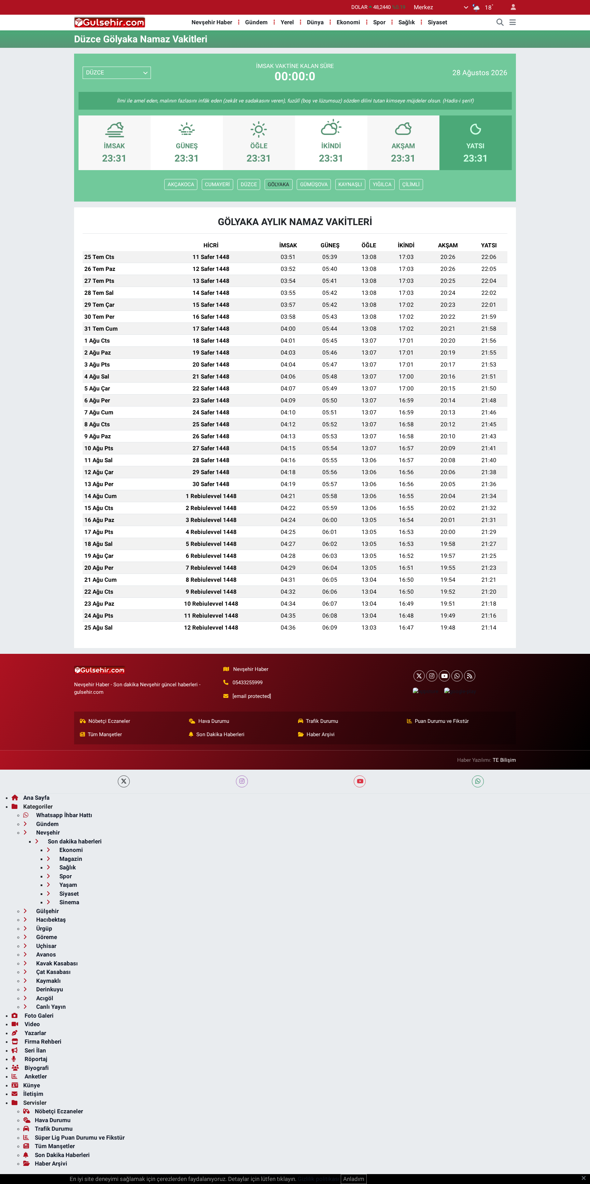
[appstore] (425, 691)
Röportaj (35, 1059)
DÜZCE (249, 184)
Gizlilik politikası (318, 1178)
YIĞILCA (382, 184)
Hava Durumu (213, 721)
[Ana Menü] (512, 22)
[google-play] (459, 691)
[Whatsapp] (457, 676)
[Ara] (500, 22)
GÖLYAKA (278, 184)
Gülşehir (47, 911)
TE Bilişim (504, 760)
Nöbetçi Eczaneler (109, 721)
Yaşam (67, 884)
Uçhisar (45, 945)
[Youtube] (444, 676)
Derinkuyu (49, 989)
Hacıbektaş (50, 919)
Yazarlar (34, 1033)
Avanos (45, 954)
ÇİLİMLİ (411, 184)
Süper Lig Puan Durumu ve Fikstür (80, 1137)
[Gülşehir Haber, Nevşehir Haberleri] (109, 22)
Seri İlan (34, 1050)
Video (31, 1024)
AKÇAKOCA (181, 184)
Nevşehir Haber (212, 22)
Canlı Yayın (50, 1006)
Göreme (46, 937)
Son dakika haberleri (74, 841)
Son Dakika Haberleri (220, 734)
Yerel (287, 22)
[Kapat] (585, 1178)
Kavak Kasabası (56, 963)
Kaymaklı (48, 980)
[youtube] (360, 781)
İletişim (33, 1093)
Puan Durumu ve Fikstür (442, 721)
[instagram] (242, 781)
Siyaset (437, 22)
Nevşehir (47, 832)
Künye (31, 1085)
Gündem (256, 22)
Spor (379, 22)
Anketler (35, 1076)
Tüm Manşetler (105, 734)
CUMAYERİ (217, 184)
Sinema (68, 902)
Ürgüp (43, 928)
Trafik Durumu (322, 721)
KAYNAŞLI (350, 184)
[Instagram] (431, 676)
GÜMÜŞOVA (314, 184)
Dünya (315, 22)
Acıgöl (44, 998)
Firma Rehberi (42, 1041)
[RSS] (469, 676)
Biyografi (36, 1067)
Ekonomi (348, 22)
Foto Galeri (38, 1015)
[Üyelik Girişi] (510, 7)
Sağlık (406, 22)
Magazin (70, 858)
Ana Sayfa (36, 797)
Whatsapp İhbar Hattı (63, 815)
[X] (419, 676)
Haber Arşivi (321, 734)
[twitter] (124, 781)
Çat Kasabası (53, 971)
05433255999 (248, 682)
